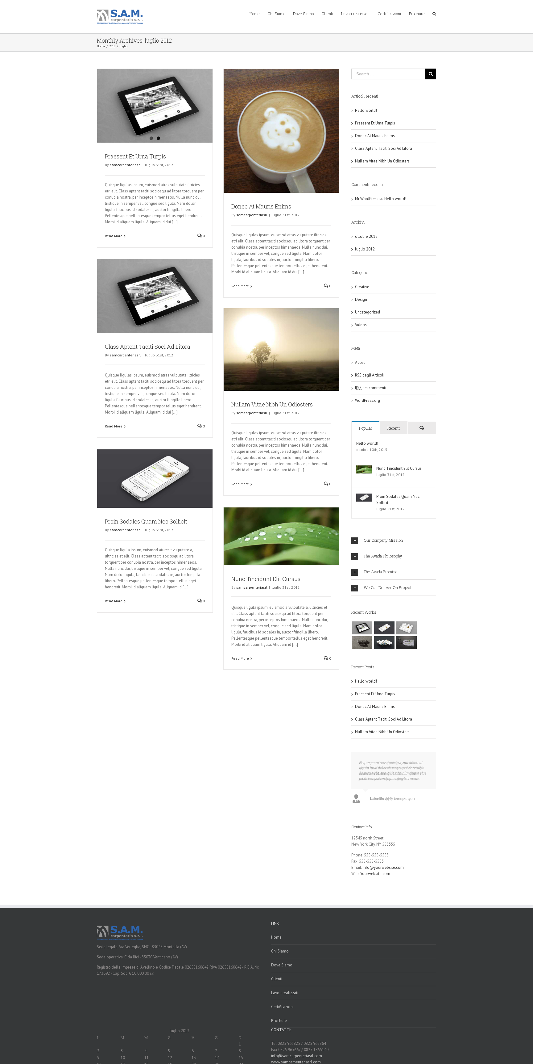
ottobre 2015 (366, 236)
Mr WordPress (366, 198)
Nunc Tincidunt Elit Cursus (265, 578)
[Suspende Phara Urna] (406, 642)
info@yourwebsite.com (383, 867)
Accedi (360, 362)
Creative (362, 286)
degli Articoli (369, 375)
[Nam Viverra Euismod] (362, 642)
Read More (113, 235)
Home (276, 937)
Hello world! (366, 110)
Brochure (279, 1020)
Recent (393, 428)
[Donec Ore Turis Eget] (362, 627)
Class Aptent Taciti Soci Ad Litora (147, 346)
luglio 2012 (365, 249)
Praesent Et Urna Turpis (135, 156)
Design (361, 299)
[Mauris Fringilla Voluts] (384, 627)
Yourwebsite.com (375, 873)
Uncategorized (367, 312)
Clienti (276, 979)
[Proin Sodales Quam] (406, 627)
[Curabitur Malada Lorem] (384, 642)
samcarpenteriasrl (125, 164)
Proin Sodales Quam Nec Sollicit (146, 521)
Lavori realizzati (284, 992)
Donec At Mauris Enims (261, 206)
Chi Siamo (280, 951)
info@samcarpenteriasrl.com (296, 1055)
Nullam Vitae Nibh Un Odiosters (272, 404)
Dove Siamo (281, 965)
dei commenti (370, 387)
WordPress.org (367, 400)
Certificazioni (282, 1006)
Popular (365, 428)
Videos (361, 324)
